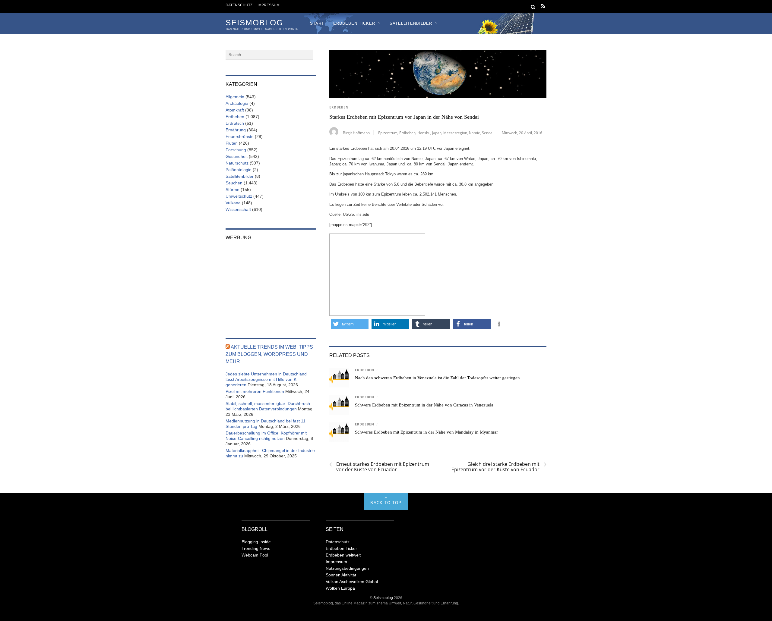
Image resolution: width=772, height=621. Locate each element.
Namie (474, 132)
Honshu (423, 132)
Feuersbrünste (240, 136)
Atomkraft (235, 110)
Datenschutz (239, 5)
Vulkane (233, 202)
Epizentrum (387, 132)
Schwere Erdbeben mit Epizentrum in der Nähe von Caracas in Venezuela (424, 405)
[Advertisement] (377, 274)
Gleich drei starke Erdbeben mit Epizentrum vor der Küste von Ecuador (498, 466)
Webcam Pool (255, 555)
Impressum (269, 5)
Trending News (256, 548)
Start (317, 23)
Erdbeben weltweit (343, 555)
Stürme (232, 189)
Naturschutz (237, 163)
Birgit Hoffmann (356, 132)
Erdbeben (339, 107)
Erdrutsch (235, 123)
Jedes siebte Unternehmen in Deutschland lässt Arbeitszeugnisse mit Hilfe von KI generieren (266, 379)
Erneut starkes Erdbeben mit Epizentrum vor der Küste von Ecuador (379, 466)
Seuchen (234, 182)
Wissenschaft (238, 209)
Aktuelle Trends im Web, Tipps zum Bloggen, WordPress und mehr (269, 354)
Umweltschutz (239, 196)
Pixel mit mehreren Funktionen (255, 391)
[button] (350, 324)
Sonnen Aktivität (341, 574)
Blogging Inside (256, 541)
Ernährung (236, 129)
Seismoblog (383, 598)
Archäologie (237, 103)
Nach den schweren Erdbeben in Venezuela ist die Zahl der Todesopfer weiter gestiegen (437, 377)
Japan (436, 132)
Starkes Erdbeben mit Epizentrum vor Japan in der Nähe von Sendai (404, 117)
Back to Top (385, 502)
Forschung (236, 149)
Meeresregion (455, 132)
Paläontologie (239, 169)
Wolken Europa (340, 588)
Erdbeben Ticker (354, 23)
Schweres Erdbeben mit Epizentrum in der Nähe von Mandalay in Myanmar (426, 432)
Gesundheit (237, 156)
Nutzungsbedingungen (347, 568)
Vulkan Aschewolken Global (352, 581)
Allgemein (235, 96)
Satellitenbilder (411, 23)
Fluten (232, 143)
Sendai (487, 132)
